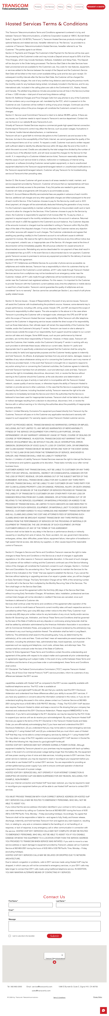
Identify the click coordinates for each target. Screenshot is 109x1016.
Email (11, 910)
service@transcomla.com (42, 987)
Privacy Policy (97, 997)
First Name (13, 901)
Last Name (60, 901)
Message (12, 919)
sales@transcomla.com (41, 991)
